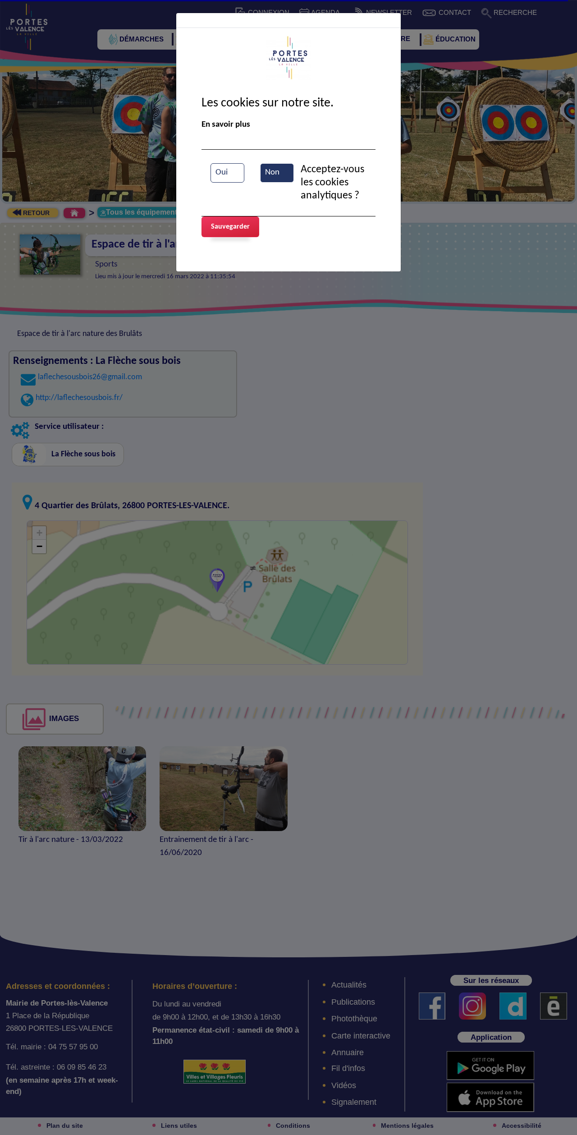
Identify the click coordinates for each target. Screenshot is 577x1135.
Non (272, 172)
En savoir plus (225, 124)
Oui (221, 172)
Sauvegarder (230, 226)
